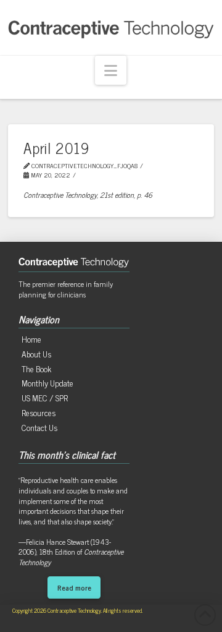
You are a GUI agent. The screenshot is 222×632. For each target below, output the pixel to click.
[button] (110, 70)
